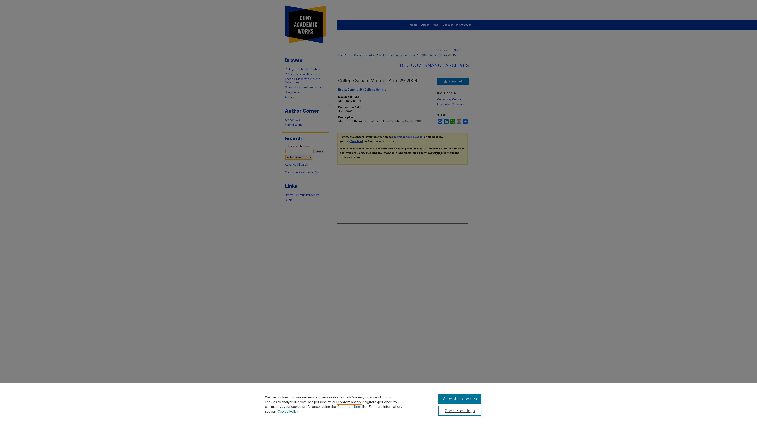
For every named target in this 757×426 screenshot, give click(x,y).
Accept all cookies (460, 398)
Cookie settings (349, 407)
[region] (378, 404)
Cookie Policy (288, 411)
